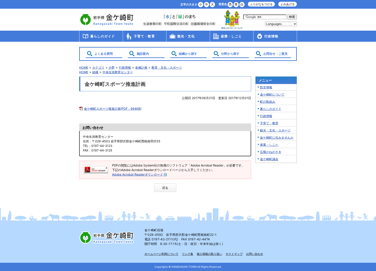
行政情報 (271, 36)
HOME (83, 67)
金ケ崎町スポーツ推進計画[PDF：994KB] (112, 108)
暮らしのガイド (102, 36)
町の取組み (267, 101)
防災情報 (266, 87)
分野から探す (230, 53)
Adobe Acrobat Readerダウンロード (137, 174)
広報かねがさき (270, 152)
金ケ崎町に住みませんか (277, 137)
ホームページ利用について (161, 254)
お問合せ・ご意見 (275, 53)
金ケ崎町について (272, 94)
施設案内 (143, 53)
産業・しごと (231, 36)
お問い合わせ (254, 254)
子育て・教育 (144, 36)
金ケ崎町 (107, 19)
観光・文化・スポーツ (275, 130)
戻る (165, 188)
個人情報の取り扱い (209, 254)
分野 (112, 67)
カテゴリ (98, 67)
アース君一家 (232, 20)
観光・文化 (186, 36)
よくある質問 (103, 53)
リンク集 (187, 254)
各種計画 (141, 67)
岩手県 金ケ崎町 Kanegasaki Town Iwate (107, 237)
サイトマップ (234, 254)
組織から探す (188, 53)
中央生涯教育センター (117, 72)
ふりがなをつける (261, 4)
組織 (95, 72)
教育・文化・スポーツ (166, 67)
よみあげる (287, 4)
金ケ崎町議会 (269, 159)
